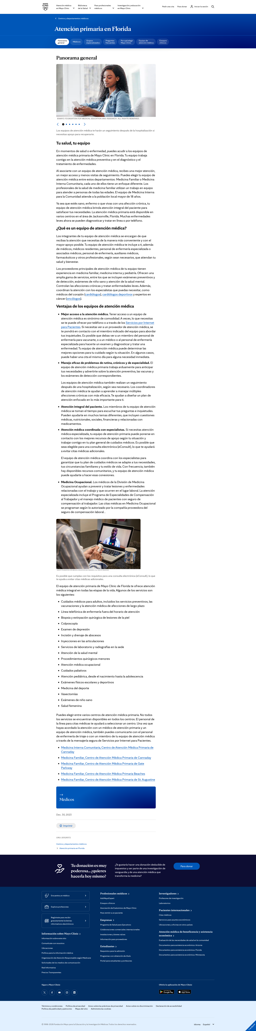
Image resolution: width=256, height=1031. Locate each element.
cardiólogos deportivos (117, 294)
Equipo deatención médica (146, 41)
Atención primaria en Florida (93, 28)
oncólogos (73, 298)
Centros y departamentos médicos (73, 18)
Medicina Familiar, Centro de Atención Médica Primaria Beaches (103, 774)
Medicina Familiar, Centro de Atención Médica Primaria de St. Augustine (108, 779)
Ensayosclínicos (163, 41)
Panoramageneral (62, 41)
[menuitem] (62, 42)
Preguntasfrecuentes (110, 41)
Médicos (77, 41)
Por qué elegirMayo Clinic (127, 41)
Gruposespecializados (93, 41)
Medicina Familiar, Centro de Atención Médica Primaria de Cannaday (106, 758)
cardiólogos (92, 294)
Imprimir (68, 825)
